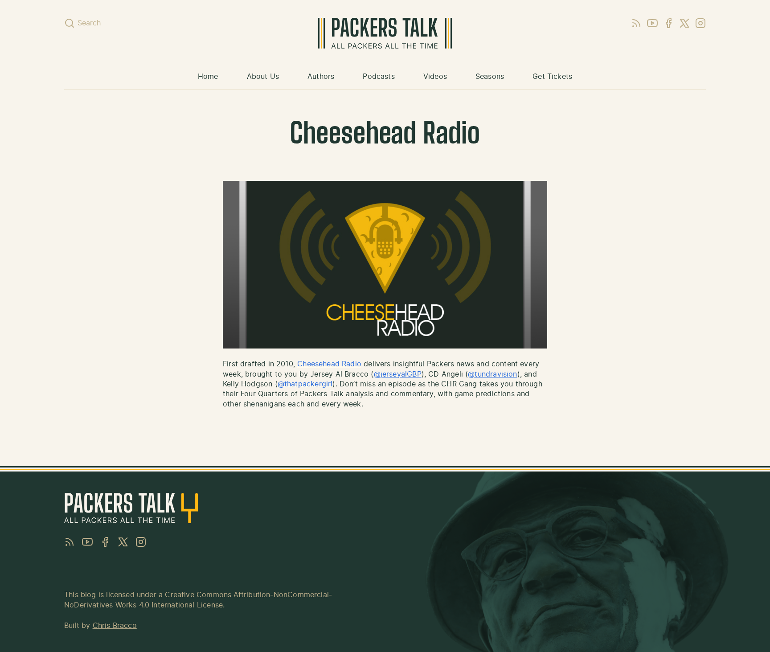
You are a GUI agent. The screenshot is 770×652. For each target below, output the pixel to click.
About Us (263, 76)
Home (208, 76)
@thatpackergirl (305, 384)
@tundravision (492, 374)
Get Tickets (552, 76)
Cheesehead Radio (329, 364)
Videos (435, 76)
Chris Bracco (115, 625)
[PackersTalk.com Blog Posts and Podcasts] (385, 33)
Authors (320, 76)
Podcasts (378, 76)
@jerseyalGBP (398, 374)
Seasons (489, 76)
